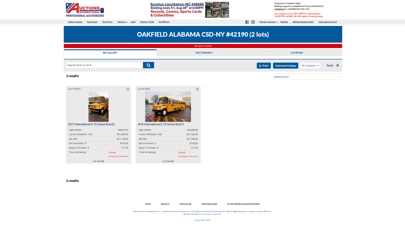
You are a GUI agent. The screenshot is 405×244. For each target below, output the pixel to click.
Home (148, 203)
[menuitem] (75, 22)
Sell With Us (164, 22)
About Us (121, 22)
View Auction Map (209, 203)
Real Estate (92, 22)
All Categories (309, 65)
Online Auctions (75, 22)
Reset (330, 65)
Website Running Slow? (303, 22)
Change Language (267, 22)
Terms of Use (185, 203)
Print (264, 65)
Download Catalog (285, 65)
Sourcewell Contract (328, 22)
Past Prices (107, 22)
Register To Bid (147, 22)
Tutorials (284, 22)
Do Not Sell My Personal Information (243, 203)
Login (133, 22)
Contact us (279, 9)
